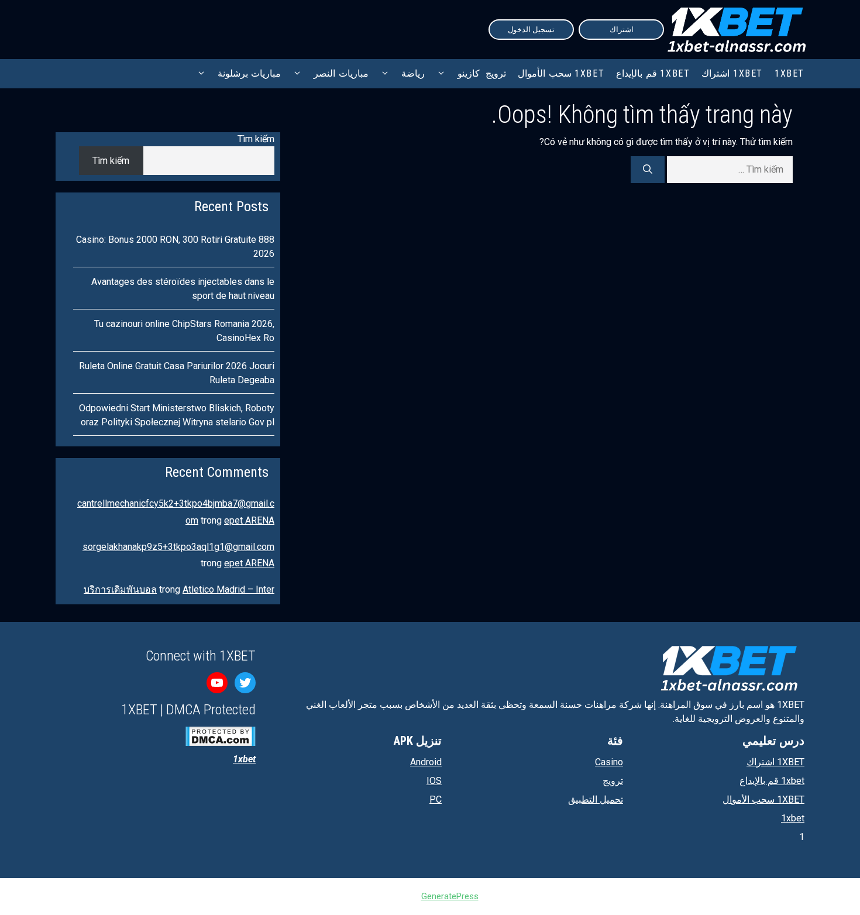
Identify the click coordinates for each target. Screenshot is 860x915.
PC (435, 799)
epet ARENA (249, 520)
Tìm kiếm (256, 139)
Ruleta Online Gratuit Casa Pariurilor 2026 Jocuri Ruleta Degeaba (176, 373)
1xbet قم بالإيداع (653, 73)
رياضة (413, 73)
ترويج (496, 73)
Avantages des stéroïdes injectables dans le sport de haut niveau (182, 288)
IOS (434, 780)
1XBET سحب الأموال (561, 73)
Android (426, 762)
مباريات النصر (341, 73)
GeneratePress (450, 896)
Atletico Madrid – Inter (228, 589)
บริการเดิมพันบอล (120, 589)
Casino (609, 762)
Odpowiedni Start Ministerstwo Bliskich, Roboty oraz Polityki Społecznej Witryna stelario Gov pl (176, 415)
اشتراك (622, 29)
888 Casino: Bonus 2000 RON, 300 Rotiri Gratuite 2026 (175, 246)
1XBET (789, 73)
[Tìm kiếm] (648, 169)
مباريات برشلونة (249, 73)
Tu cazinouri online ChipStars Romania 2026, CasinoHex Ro (184, 330)
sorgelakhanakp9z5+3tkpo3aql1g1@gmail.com (178, 546)
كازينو (468, 73)
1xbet (792, 818)
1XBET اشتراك (732, 73)
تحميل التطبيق (595, 799)
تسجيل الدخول (531, 29)
